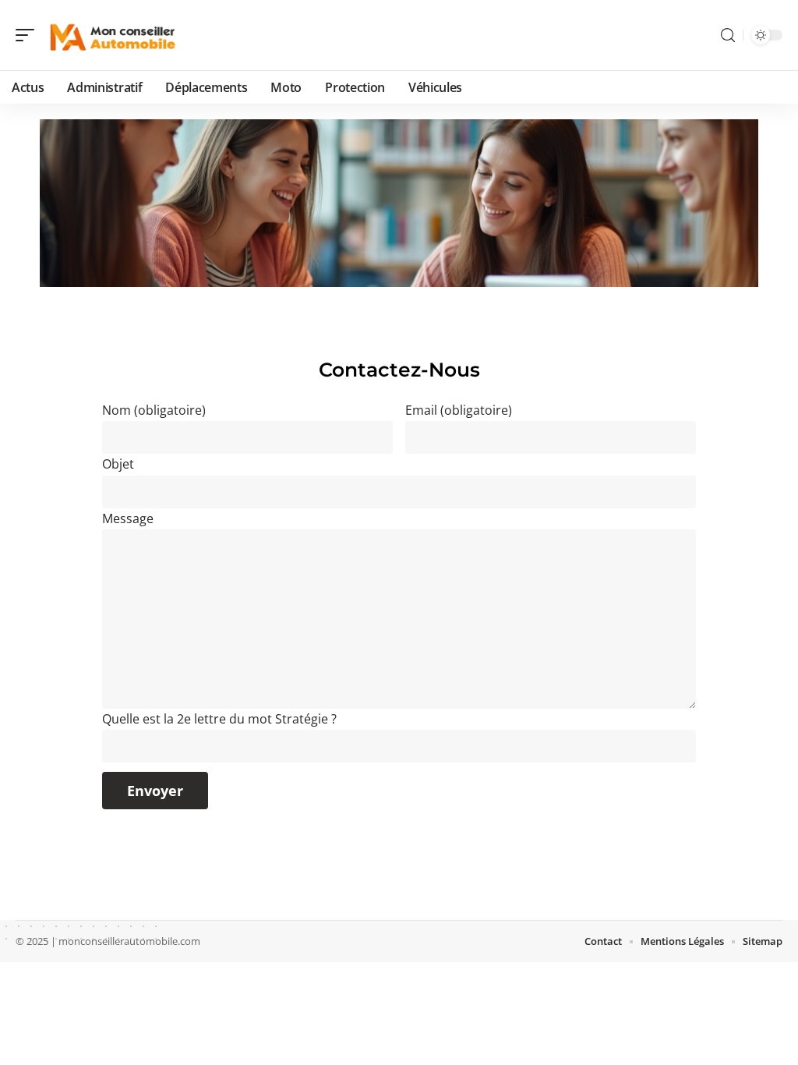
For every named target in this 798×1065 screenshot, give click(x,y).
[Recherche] (728, 35)
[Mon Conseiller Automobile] (112, 35)
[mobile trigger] (29, 35)
